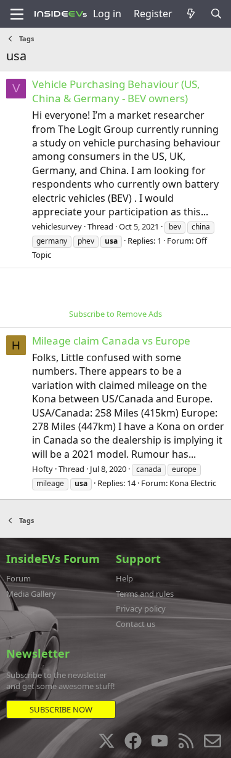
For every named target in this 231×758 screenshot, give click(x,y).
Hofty (42, 468)
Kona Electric (192, 483)
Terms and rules (145, 593)
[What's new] (191, 13)
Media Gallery (31, 593)
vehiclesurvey (57, 226)
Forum (18, 578)
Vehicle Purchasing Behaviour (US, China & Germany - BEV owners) (116, 91)
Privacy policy (141, 608)
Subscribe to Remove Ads (115, 313)
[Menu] (16, 14)
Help (124, 578)
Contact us (135, 623)
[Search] (216, 13)
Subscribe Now (61, 709)
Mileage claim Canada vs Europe (111, 340)
